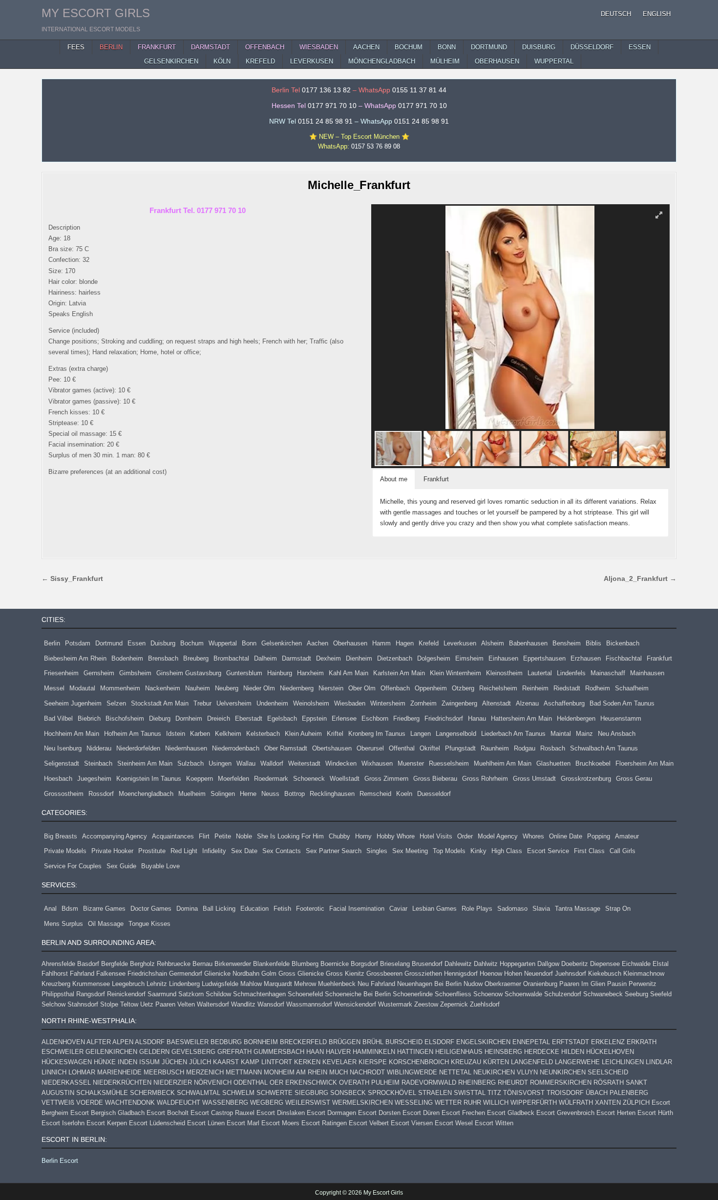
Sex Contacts (281, 851)
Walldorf (271, 763)
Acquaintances (173, 836)
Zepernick (454, 1004)
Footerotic (310, 908)
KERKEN (307, 1062)
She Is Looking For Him (290, 836)
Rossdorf (101, 793)
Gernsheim (99, 673)
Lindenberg (184, 983)
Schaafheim (632, 688)
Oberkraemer (503, 983)
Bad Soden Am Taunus (622, 703)
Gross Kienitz (345, 973)
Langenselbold (456, 733)
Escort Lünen (206, 1123)
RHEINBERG (477, 1082)
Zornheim (423, 703)
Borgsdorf (364, 963)
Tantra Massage (577, 908)
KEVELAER (339, 1062)
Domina (187, 908)
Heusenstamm (620, 718)
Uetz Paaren (157, 1004)
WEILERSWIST (307, 1102)
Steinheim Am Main (144, 763)
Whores (533, 836)
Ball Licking (219, 908)
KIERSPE (373, 1062)
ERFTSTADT (570, 1042)
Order (465, 836)
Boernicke (334, 963)
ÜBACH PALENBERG (617, 1092)
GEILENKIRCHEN (111, 1051)
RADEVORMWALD (428, 1082)
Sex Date (244, 851)
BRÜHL (372, 1042)
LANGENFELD (532, 1062)
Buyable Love (160, 866)
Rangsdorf (90, 994)
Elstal (661, 963)
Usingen (220, 763)
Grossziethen (423, 973)
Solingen (223, 793)
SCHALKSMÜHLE (102, 1092)
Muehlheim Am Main (502, 763)
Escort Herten (615, 1112)
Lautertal (540, 673)
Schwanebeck (603, 994)
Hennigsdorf (461, 973)
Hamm (381, 643)
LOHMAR (81, 1072)
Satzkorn (191, 994)
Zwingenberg (459, 703)
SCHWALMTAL (198, 1092)
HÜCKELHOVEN (610, 1051)
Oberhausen (350, 643)
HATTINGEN (415, 1051)
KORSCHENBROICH (419, 1062)
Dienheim (359, 658)
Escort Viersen (412, 1123)
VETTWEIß (58, 1102)
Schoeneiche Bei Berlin (358, 994)
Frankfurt (659, 658)
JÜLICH (200, 1062)
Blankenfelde (271, 963)
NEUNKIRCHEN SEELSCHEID (584, 1072)
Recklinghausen (332, 793)
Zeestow (426, 1004)
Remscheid (375, 793)
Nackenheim (162, 688)
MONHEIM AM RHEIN (295, 1072)
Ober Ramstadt (285, 748)
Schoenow (488, 994)
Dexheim (328, 658)
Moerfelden (233, 778)
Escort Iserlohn (63, 1123)
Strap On (618, 908)
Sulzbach (190, 763)
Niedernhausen (186, 748)
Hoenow (491, 973)
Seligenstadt (61, 763)
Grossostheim (64, 793)
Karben (200, 733)
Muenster (411, 763)
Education (254, 908)
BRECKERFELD (303, 1042)
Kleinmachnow (643, 973)
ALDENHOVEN (63, 1042)
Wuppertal (223, 643)
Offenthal (402, 748)
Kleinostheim (504, 673)
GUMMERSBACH (278, 1051)
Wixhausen (377, 763)
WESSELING (414, 1102)
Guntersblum (244, 673)
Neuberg (226, 688)
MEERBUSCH (164, 1072)
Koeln (404, 793)
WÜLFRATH (576, 1102)
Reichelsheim (498, 688)
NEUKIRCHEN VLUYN (505, 1072)
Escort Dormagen (331, 1112)
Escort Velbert (369, 1123)
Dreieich (218, 718)
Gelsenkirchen (281, 643)
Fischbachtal (624, 658)
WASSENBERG (225, 1102)
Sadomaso (512, 908)
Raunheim (495, 748)
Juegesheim (94, 778)
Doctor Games (150, 908)
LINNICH (54, 1072)
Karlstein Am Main (399, 673)
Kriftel (335, 733)
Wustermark (395, 1004)
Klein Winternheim (455, 673)
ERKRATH (641, 1042)
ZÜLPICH (636, 1102)
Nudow (473, 983)
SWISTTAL (470, 1092)
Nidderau (98, 748)
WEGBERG (266, 1102)
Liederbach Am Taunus (513, 733)
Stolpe (109, 1004)
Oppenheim (431, 688)
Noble (244, 836)
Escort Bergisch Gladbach (107, 1112)
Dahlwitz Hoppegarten (504, 963)
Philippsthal (58, 994)
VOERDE (89, 1102)
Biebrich (89, 718)
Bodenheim (127, 658)
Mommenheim (120, 688)
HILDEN (572, 1051)
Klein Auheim (303, 733)
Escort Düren (421, 1112)
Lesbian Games (434, 908)
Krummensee (91, 983)
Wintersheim (387, 703)
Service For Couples (73, 866)
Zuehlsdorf (485, 1004)
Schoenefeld (305, 994)
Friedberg (406, 718)
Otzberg (463, 688)
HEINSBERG (503, 1051)
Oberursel (370, 748)
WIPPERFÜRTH (533, 1102)
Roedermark (271, 778)
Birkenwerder (232, 963)
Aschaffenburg (564, 703)
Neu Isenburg (63, 748)
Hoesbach (58, 778)
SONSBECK (348, 1092)
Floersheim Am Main (644, 763)
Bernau (202, 963)
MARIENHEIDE (119, 1072)
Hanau (477, 718)
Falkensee (111, 973)
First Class (589, 851)
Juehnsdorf (570, 973)
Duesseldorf (434, 793)
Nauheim (197, 688)
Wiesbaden (349, 703)
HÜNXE (105, 1062)
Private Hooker (112, 851)
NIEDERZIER (172, 1082)
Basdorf (88, 963)
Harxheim (310, 673)
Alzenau (527, 703)
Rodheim (597, 688)
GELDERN (154, 1051)
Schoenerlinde (413, 994)
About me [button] (393, 479)
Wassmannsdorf (309, 1004)
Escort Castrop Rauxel (222, 1112)
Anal (50, 908)
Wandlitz (243, 1004)
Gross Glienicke (301, 973)
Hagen (405, 643)
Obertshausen (332, 748)
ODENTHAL (250, 1082)
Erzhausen (585, 658)
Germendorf (185, 973)
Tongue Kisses (149, 923)
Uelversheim (234, 703)
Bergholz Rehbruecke (160, 963)
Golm (268, 973)
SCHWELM (238, 1092)
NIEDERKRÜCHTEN (122, 1082)
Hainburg (279, 673)
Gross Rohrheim (485, 778)
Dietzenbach (394, 658)
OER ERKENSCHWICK (303, 1082)
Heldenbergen (576, 718)
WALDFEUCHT (178, 1102)
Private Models (65, 851)
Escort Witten (494, 1123)
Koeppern (199, 778)
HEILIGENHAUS (459, 1051)
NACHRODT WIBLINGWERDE (393, 1072)
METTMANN (244, 1072)
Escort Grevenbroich (565, 1112)
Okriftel (430, 748)
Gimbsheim (135, 673)
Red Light (183, 851)
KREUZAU (466, 1062)
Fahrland (82, 973)
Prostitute (152, 851)
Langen (420, 733)
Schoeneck (309, 778)
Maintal (560, 733)
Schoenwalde (523, 994)
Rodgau (524, 748)
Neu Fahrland (376, 983)
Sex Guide (121, 866)
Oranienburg (540, 983)
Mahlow (251, 983)
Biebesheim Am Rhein (75, 658)
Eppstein (314, 718)
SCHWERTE (274, 1092)
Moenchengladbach (146, 793)
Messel (54, 688)
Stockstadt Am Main (160, 703)
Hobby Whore (396, 836)
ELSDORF (439, 1042)
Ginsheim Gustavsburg (188, 673)
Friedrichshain (147, 973)
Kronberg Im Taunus (376, 733)
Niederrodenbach (235, 748)
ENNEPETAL (531, 1042)
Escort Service (548, 851)
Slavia (541, 908)
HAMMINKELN (374, 1051)
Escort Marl (243, 1123)
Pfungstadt (460, 748)
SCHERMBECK (152, 1092)
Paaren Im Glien (582, 983)
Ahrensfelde (58, 963)
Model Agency (498, 836)
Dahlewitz (458, 963)
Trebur (202, 703)
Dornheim (188, 718)
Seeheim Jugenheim (73, 703)
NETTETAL (455, 1072)
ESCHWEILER (63, 1051)
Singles (376, 851)
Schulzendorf (562, 994)
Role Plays (477, 908)
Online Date (565, 836)
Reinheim (535, 688)
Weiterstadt (304, 763)
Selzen (116, 703)
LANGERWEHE (577, 1062)
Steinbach (98, 763)
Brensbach (163, 658)
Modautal (82, 688)
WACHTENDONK (130, 1102)
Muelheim (192, 793)
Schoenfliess (453, 994)
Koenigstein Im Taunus (148, 778)
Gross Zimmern (386, 778)
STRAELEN (435, 1092)
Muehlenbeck (337, 983)
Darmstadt (296, 658)
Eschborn (374, 718)
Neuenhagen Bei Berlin (429, 983)
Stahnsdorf (82, 1004)
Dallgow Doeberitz (562, 963)
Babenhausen (528, 643)
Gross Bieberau (435, 778)
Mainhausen (647, 673)
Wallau (245, 763)
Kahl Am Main (348, 673)
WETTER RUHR (458, 1102)
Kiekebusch (604, 973)
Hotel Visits (436, 836)
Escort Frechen (463, 1112)
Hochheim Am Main (71, 733)
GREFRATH (234, 1051)
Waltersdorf (213, 1004)
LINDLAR (659, 1062)
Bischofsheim (125, 718)
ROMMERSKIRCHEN (560, 1082)
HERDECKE (541, 1051)
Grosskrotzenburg (586, 778)
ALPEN (122, 1042)
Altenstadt (496, 703)
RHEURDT (513, 1082)
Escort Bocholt (168, 1112)
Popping (598, 836)
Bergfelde (114, 963)
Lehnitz (157, 983)
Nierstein (330, 688)
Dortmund (109, 643)
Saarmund (162, 994)
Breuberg (196, 658)
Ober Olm (362, 688)
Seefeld (661, 994)
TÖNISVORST (524, 1092)
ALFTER (98, 1042)
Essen (136, 643)
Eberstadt (248, 718)
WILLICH (495, 1102)
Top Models (449, 851)
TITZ (494, 1092)
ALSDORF (150, 1042)
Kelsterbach (263, 733)
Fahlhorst (55, 973)
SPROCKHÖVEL (392, 1092)
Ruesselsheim (449, 763)
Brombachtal (231, 658)
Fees (75, 47)
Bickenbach (622, 643)
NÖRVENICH (213, 1082)
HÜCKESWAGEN (67, 1062)
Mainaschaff (608, 673)
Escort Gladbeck (510, 1112)
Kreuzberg (56, 983)
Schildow (218, 994)
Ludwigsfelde (220, 983)
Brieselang (395, 963)
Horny (363, 836)
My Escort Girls (96, 13)
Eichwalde (636, 963)
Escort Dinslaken (280, 1112)
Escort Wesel (454, 1123)
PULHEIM (385, 1082)
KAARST (226, 1062)
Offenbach (395, 688)
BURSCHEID (403, 1042)
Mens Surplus (63, 923)
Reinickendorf (126, 994)
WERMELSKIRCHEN (362, 1102)
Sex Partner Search (333, 851)
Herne (248, 793)
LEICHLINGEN (623, 1062)
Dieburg (159, 718)
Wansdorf (270, 1004)
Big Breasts (60, 836)
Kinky (478, 851)
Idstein (175, 733)
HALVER (338, 1051)
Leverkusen (459, 643)
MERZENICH (205, 1072)
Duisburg (162, 643)
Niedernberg (297, 688)
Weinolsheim (311, 703)
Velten (186, 1004)
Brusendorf (427, 963)
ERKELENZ (608, 1042)
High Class (506, 851)
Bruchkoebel (593, 763)
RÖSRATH (608, 1082)
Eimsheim (469, 658)
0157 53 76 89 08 (375, 146)
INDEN (127, 1062)
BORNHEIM (261, 1042)
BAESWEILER (188, 1042)
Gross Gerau (634, 778)
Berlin (52, 643)
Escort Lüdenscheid (157, 1123)
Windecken (341, 763)
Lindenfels (571, 673)
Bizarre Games (104, 908)
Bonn (249, 643)
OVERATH (354, 1082)
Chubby (339, 836)
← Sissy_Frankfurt (72, 578)
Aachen (317, 643)
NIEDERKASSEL (66, 1082)
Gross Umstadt (534, 778)
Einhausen (503, 658)
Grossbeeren (384, 973)
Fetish (282, 908)
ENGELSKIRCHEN (483, 1042)
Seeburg (636, 994)
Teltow (129, 1004)
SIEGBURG (311, 1092)
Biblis (593, 643)
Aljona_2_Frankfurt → (640, 578)
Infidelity (214, 851)
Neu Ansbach (616, 733)
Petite (222, 836)
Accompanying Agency (114, 836)
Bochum (192, 643)
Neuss (270, 793)
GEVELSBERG (193, 1051)
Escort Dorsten (379, 1112)
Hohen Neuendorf (528, 973)
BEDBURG (226, 1042)
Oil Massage (106, 923)
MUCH (338, 1072)
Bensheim (566, 643)
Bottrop (294, 793)
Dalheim (265, 658)
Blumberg (305, 963)
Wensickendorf (355, 1004)
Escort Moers (280, 1123)
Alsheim (492, 643)
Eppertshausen (544, 658)
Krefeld (429, 643)
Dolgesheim (433, 658)
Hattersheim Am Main (521, 718)
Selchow (53, 1004)
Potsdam (77, 643)
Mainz (584, 733)
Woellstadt (344, 778)
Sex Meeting (410, 851)
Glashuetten (553, 763)
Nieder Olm (259, 688)
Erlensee (344, 718)
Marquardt (278, 983)
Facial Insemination (356, 908)
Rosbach (552, 748)
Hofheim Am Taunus (132, 733)
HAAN (315, 1051)
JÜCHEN (174, 1062)
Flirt (204, 836)
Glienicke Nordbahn (231, 973)
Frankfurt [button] (436, 479)
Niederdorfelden (138, 748)
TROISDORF (565, 1092)
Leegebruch (128, 983)
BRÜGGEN (344, 1042)
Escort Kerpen (106, 1123)
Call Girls (622, 851)
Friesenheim (61, 673)
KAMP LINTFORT (266, 1062)
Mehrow (305, 983)
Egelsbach (282, 718)
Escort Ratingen (324, 1123)
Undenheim (272, 703)
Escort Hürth (655, 1112)
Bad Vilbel (58, 718)
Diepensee (605, 963)
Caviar (398, 908)
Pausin (617, 983)
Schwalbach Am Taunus (604, 748)
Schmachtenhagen (259, 994)
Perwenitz (642, 983)
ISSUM (149, 1062)
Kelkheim (228, 733)
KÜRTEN (496, 1062)
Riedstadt (566, 688)
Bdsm (70, 908)
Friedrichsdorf (443, 718)
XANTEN (608, 1102)
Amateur (627, 836)
